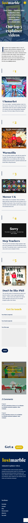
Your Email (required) (7, 321)
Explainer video (19, 10)
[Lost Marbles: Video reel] (14, 386)
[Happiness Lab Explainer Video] (14, 370)
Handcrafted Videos (14, 15)
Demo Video (8, 10)
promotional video (14, 22)
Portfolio (4, 504)
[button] (25, 2)
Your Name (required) (7, 314)
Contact (4, 506)
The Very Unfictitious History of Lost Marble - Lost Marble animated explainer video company (13, 407)
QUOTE (19, 447)
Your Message (5, 327)
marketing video (14, 17)
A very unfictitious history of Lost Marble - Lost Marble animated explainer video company (12, 416)
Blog (3, 508)
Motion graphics (13, 20)
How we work (5, 510)
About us (4, 513)
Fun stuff (4, 515)
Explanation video (14, 13)
